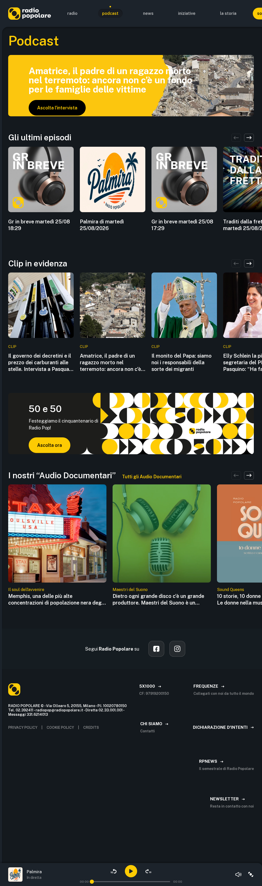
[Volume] (238, 874)
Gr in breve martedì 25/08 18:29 (39, 225)
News (148, 13)
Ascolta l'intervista (57, 107)
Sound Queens (230, 589)
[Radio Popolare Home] (29, 13)
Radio (72, 13)
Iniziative (186, 13)
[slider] (92, 882)
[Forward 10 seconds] (148, 871)
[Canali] (251, 874)
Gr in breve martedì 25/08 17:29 (182, 225)
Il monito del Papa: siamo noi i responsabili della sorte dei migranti (181, 362)
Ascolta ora (49, 445)
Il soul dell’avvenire (26, 589)
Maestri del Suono (130, 589)
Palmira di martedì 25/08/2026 (102, 225)
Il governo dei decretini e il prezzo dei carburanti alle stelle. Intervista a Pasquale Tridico (40, 362)
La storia (228, 13)
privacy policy (22, 727)
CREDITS (91, 727)
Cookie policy (60, 727)
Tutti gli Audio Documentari (151, 476)
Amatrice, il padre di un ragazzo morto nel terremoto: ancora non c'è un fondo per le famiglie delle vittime (110, 362)
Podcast (110, 13)
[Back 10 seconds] (114, 871)
